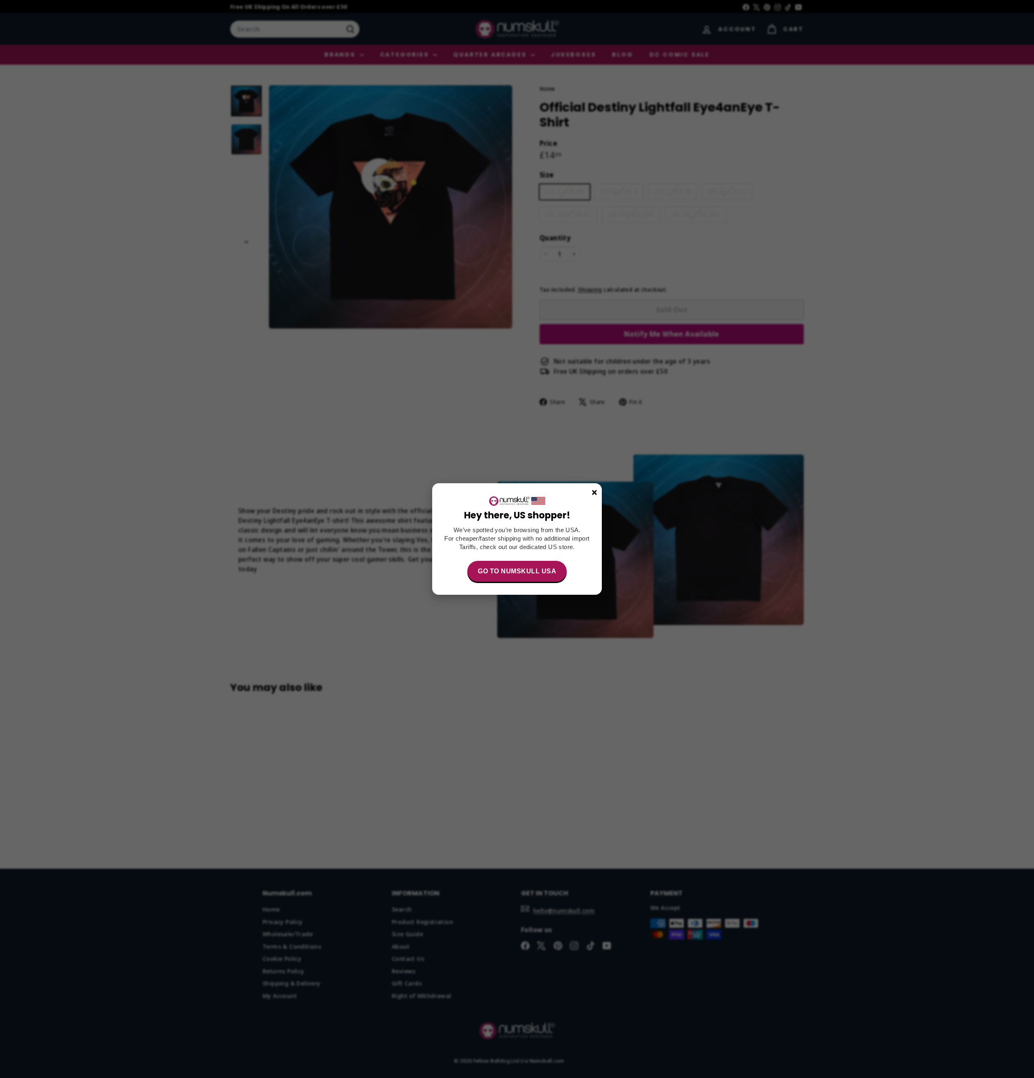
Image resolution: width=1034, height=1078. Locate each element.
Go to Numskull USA (517, 571)
